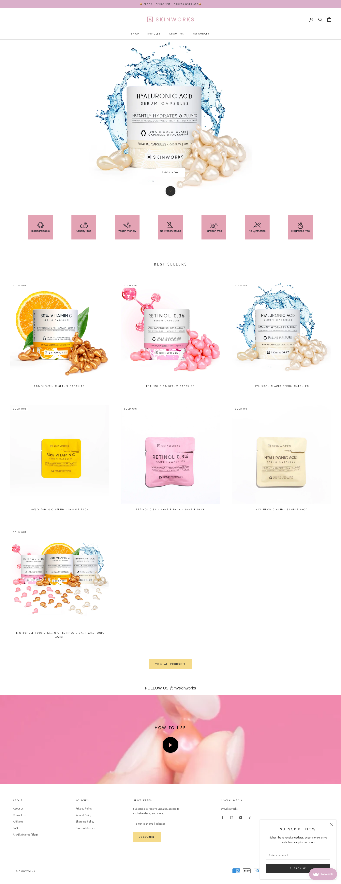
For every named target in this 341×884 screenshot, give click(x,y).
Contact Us (19, 853)
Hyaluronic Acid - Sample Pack (281, 547)
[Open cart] (329, 19)
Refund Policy (84, 853)
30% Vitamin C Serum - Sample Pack (59, 547)
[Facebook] (222, 855)
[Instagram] (231, 855)
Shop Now (170, 210)
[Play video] (170, 783)
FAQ (15, 866)
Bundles (154, 34)
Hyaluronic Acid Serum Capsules (281, 424)
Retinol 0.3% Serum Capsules (170, 424)
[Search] (320, 19)
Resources (201, 34)
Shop (135, 34)
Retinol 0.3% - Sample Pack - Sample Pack (170, 547)
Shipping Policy (85, 859)
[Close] (331, 824)
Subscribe (298, 868)
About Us (176, 34)
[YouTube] (240, 855)
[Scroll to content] (170, 229)
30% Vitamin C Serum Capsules (59, 424)
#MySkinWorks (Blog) (25, 872)
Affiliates (18, 859)
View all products (170, 702)
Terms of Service (85, 866)
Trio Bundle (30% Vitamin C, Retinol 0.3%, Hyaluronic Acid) (59, 672)
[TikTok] (249, 855)
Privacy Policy (84, 846)
